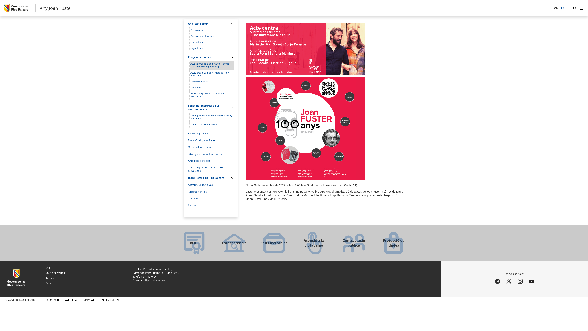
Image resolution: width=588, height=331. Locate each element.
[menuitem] (581, 8)
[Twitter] (509, 281)
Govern (50, 283)
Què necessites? (56, 273)
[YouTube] (531, 281)
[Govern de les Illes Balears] (19, 8)
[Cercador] (574, 8)
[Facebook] (498, 281)
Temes (50, 278)
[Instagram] (520, 281)
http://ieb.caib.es (154, 280)
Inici (48, 268)
